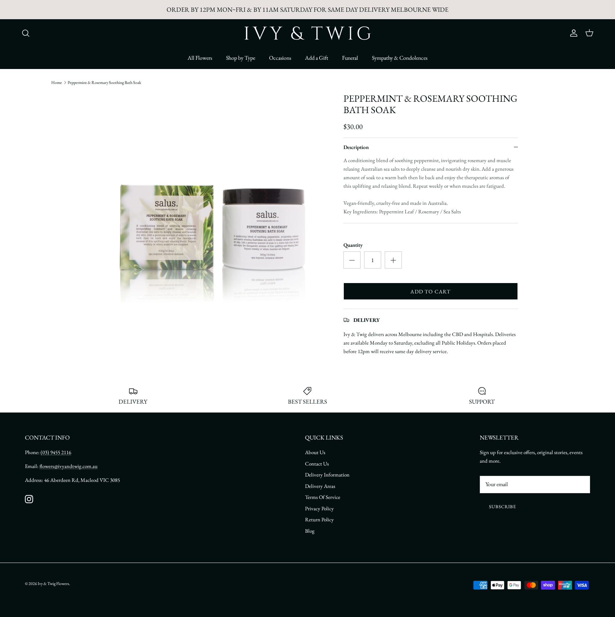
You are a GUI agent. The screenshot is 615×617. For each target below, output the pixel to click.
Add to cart (430, 291)
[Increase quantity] (393, 259)
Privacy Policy (319, 508)
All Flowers (200, 58)
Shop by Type (240, 58)
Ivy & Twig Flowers (53, 583)
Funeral (350, 58)
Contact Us (317, 463)
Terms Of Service (322, 497)
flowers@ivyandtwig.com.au (69, 466)
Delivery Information (327, 474)
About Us (315, 452)
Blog (310, 530)
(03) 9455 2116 (56, 452)
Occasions (280, 58)
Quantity (353, 244)
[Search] (25, 33)
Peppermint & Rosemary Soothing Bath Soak (104, 82)
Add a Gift (316, 58)
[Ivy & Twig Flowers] (308, 33)
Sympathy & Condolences (399, 58)
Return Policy (319, 519)
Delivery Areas (320, 486)
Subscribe (502, 507)
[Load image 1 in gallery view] (212, 208)
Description (356, 147)
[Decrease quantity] (352, 259)
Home (56, 82)
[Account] (572, 33)
